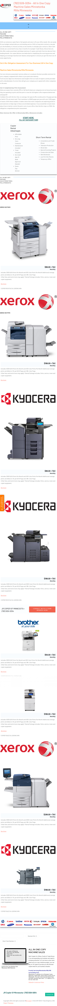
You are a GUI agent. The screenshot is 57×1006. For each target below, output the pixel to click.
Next (5, 1003)
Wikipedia (31, 982)
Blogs (42, 982)
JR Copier (29, 1001)
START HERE (28, 118)
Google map (37, 982)
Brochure (3, 284)
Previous (10, 1003)
